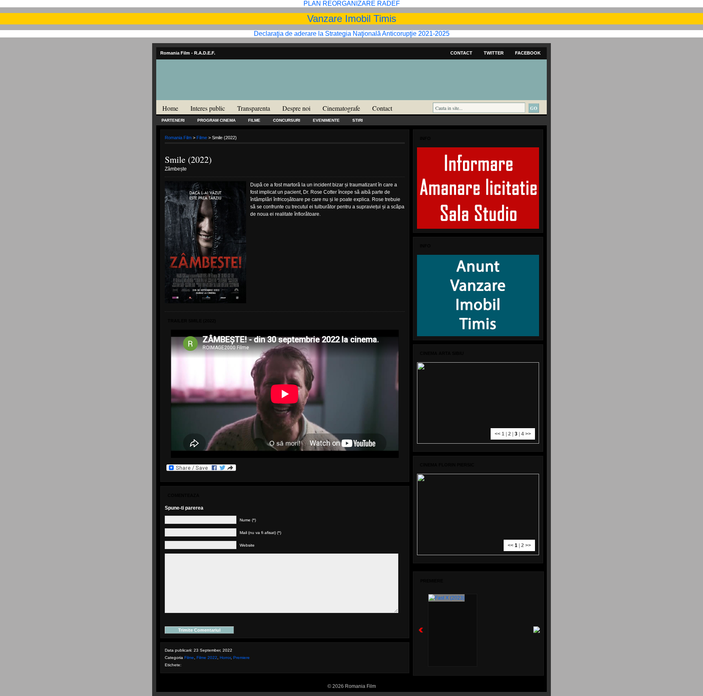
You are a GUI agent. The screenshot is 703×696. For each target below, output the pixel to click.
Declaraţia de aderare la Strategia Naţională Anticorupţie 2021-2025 (352, 33)
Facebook (528, 52)
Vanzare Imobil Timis (351, 18)
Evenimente (326, 120)
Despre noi (296, 108)
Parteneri (173, 120)
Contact (461, 52)
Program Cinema (216, 120)
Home (170, 108)
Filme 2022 (206, 657)
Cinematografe (341, 108)
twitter (494, 52)
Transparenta (253, 108)
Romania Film (219, 96)
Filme (254, 120)
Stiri (357, 120)
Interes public (207, 108)
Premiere (241, 657)
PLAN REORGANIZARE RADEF (351, 3)
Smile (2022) (188, 159)
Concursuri (286, 120)
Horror (225, 657)
